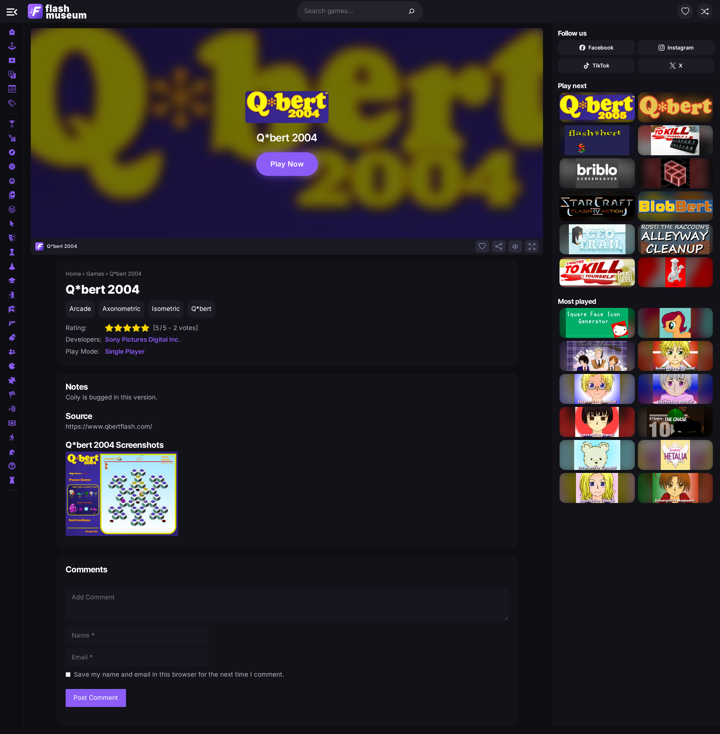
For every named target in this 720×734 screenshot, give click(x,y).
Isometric (166, 308)
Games (95, 273)
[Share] (499, 246)
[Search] (412, 11)
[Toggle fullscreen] (531, 246)
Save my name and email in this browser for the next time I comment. (179, 674)
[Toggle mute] (515, 246)
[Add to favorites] (482, 246)
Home (73, 273)
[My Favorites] (685, 11)
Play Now (287, 164)
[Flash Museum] (57, 11)
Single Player (125, 351)
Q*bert (201, 308)
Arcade (80, 308)
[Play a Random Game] (704, 11)
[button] (12, 11)
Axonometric (121, 308)
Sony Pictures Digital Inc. (142, 339)
